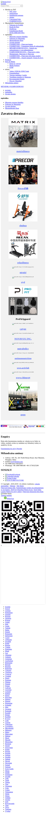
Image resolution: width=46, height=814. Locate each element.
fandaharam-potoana (16, 15)
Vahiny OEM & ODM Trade (19, 71)
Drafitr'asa (12, 29)
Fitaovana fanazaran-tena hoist (33, 492)
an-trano (8, 90)
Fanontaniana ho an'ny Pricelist (11, 449)
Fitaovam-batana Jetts (8, 488)
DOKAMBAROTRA (16, 33)
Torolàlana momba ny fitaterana (20, 77)
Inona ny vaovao (15, 64)
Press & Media (10, 62)
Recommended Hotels (16, 79)
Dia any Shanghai (15, 81)
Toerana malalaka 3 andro (18, 75)
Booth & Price (14, 27)
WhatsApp (10, 499)
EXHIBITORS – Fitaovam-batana (21, 44)
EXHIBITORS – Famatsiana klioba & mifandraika (26, 46)
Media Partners (14, 65)
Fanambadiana (14, 73)
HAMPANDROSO (17, 86)
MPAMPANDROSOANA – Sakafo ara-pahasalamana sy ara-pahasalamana (23, 49)
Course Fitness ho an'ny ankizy (11, 492)
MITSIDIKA (5, 86)
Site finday (20, 486)
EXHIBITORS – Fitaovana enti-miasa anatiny (25, 56)
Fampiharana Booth (16, 31)
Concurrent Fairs (15, 19)
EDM (11, 67)
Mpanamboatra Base (16, 40)
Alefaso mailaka (6, 495)
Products (8, 60)
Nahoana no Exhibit (16, 25)
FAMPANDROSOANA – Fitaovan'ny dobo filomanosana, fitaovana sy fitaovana (24, 53)
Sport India (37, 490)
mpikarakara (13, 13)
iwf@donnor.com (17, 462)
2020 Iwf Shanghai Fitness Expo (22, 490)
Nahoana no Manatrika (17, 38)
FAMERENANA (15, 21)
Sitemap (12, 486)
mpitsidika (8, 92)
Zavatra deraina (14, 42)
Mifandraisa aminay (12, 83)
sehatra (11, 17)
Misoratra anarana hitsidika (18, 37)
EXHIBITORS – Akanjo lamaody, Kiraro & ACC (26, 58)
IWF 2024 (12, 11)
